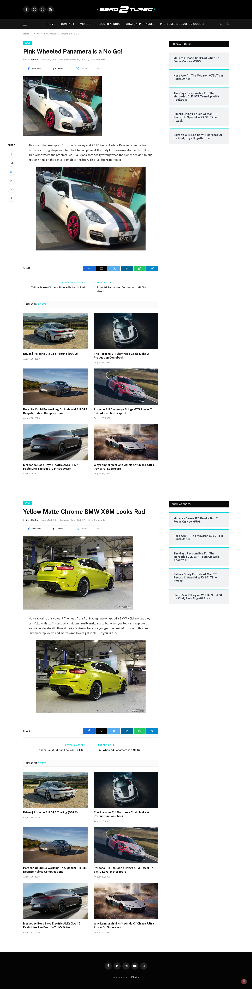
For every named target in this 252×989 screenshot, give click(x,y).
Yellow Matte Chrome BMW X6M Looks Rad (58, 287)
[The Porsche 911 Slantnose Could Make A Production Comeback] (126, 331)
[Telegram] (11, 198)
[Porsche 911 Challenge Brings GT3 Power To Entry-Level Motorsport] (126, 386)
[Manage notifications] (244, 981)
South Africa (109, 24)
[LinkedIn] (11, 180)
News (28, 43)
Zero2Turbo (32, 59)
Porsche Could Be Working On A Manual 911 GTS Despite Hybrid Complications (55, 411)
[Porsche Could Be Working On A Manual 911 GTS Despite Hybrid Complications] (55, 386)
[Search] (221, 24)
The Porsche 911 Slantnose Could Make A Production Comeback (121, 355)
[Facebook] (11, 154)
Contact (67, 24)
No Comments (98, 59)
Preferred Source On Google (182, 24)
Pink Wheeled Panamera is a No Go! (119, 749)
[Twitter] (11, 171)
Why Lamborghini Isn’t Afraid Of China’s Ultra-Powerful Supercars (124, 466)
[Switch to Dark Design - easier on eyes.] (227, 24)
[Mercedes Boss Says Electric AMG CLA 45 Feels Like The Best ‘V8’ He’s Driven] (55, 442)
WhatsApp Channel (140, 24)
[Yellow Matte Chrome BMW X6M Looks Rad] (78, 608)
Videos (85, 24)
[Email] (11, 163)
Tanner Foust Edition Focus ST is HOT (61, 749)
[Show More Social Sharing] (98, 68)
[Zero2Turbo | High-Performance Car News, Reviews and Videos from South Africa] (126, 9)
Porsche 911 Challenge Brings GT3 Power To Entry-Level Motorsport (123, 411)
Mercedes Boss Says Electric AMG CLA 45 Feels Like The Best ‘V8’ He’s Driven (51, 466)
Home (51, 24)
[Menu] (25, 24)
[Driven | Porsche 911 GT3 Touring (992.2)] (55, 331)
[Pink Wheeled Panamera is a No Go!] (62, 135)
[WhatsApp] (11, 189)
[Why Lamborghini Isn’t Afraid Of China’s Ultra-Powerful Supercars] (126, 442)
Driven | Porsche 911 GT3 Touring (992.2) (50, 353)
